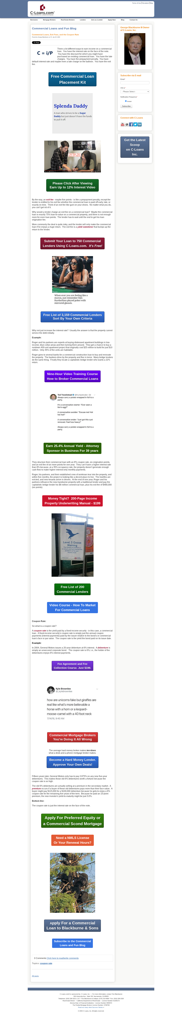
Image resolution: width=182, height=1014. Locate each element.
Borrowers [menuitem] (34, 20)
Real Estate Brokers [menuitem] (68, 20)
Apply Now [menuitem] (112, 20)
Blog (151, 3)
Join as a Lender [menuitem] (97, 20)
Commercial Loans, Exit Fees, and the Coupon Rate (55, 35)
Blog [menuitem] (122, 20)
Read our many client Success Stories (90, 1007)
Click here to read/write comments (63, 958)
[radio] (135, 102)
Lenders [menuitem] (83, 20)
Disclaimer (145, 3)
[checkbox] (135, 102)
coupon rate (46, 963)
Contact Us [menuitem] (133, 20)
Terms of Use (136, 3)
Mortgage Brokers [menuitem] (49, 20)
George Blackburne (43, 37)
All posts (35, 976)
